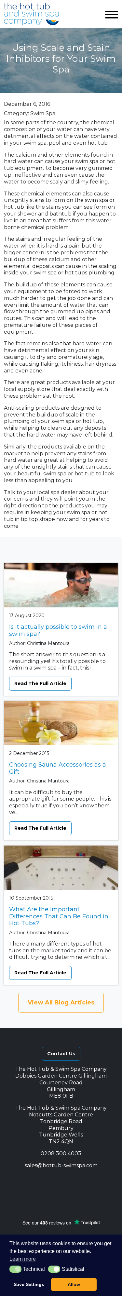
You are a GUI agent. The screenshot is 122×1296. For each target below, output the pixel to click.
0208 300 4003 (61, 1153)
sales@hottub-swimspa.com (61, 1165)
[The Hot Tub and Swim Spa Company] (31, 14)
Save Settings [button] (29, 1284)
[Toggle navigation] (111, 13)
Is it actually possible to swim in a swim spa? (58, 630)
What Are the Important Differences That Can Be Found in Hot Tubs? (58, 916)
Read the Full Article (40, 683)
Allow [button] (74, 1284)
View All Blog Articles (61, 1002)
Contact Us (61, 1054)
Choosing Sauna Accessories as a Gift (57, 768)
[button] (33, 1180)
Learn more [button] (22, 1259)
